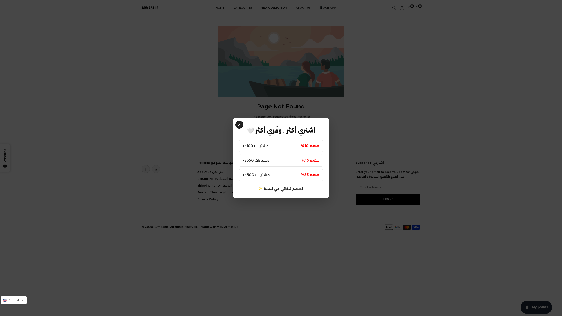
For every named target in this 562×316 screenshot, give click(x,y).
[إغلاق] (239, 125)
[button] (14, 300)
